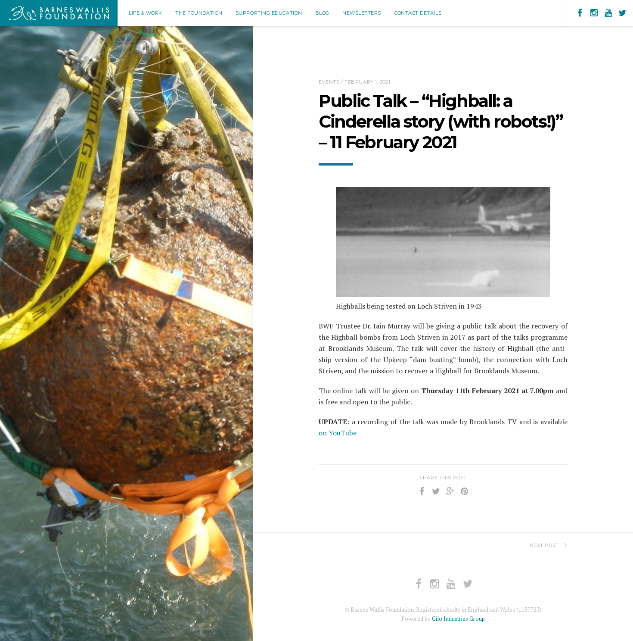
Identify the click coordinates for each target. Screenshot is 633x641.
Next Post (544, 545)
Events (329, 82)
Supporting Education (269, 13)
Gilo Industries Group (458, 618)
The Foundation (199, 13)
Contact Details (417, 13)
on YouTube (338, 433)
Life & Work (145, 13)
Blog (322, 13)
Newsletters (361, 13)
